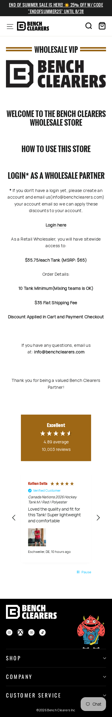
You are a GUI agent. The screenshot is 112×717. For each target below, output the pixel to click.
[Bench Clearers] (33, 26)
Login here (56, 225)
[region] (56, 518)
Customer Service (33, 695)
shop (13, 658)
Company (19, 676)
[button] (14, 518)
